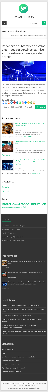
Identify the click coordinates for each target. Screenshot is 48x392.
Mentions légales (34, 388)
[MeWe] (17, 102)
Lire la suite (41, 107)
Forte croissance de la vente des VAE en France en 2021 (25, 272)
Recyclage (5, 207)
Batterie (8, 204)
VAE (23, 207)
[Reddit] (9, 102)
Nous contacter (7, 349)
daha (7, 107)
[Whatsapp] (20, 102)
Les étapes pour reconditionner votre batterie (18, 357)
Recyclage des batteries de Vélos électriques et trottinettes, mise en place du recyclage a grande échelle (23, 51)
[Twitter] (6, 102)
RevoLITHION (24, 17)
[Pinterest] (14, 102)
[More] (34, 102)
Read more (28, 137)
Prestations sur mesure (10, 364)
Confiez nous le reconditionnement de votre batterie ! (21, 306)
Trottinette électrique (14, 207)
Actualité (30, 107)
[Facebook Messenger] (25, 102)
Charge (16, 204)
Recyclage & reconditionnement (13, 368)
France (24, 204)
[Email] (31, 102)
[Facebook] (3, 102)
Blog (3, 353)
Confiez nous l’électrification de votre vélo (17, 315)
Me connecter (23, 388)
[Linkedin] (11, 102)
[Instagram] (23, 102)
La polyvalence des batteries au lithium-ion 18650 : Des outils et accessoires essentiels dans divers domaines (30, 162)
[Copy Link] (28, 102)
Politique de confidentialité (11, 360)
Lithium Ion (6, 191)
